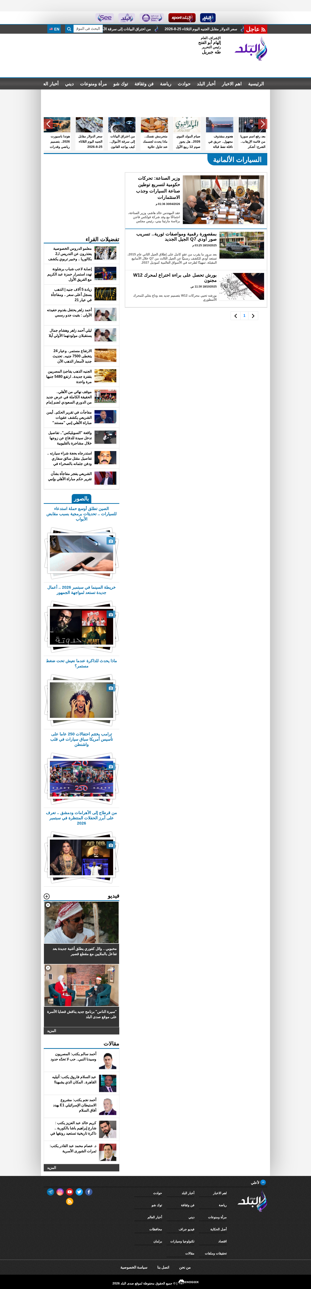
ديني (69, 83)
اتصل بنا (163, 1267)
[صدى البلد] (251, 48)
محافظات (155, 1229)
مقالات (189, 1253)
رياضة (165, 83)
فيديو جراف (186, 1229)
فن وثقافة (144, 83)
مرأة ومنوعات (93, 83)
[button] (262, 124)
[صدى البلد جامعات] (152, 17)
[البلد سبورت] (182, 17)
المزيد (51, 1031)
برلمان (157, 1241)
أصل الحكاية (218, 1229)
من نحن (185, 1267)
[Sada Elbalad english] (104, 17)
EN (56, 29)
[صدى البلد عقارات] (126, 17)
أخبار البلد (206, 83)
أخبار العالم (48, 83)
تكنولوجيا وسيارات (182, 1241)
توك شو (120, 83)
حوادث (184, 83)
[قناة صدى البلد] (208, 17)
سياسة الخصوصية (133, 1267)
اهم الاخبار (232, 83)
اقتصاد (222, 1241)
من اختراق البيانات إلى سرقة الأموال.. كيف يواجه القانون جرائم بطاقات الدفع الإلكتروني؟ (163, 29)
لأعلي (255, 1183)
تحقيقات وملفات (216, 1253)
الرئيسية (256, 83)
